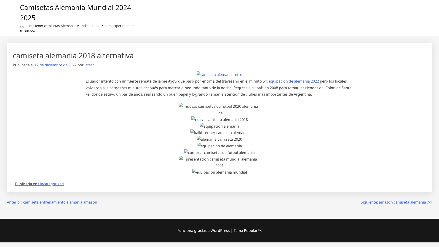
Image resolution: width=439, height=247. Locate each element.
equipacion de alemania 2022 (294, 81)
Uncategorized (51, 183)
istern (90, 64)
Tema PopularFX (248, 230)
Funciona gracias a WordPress (204, 230)
